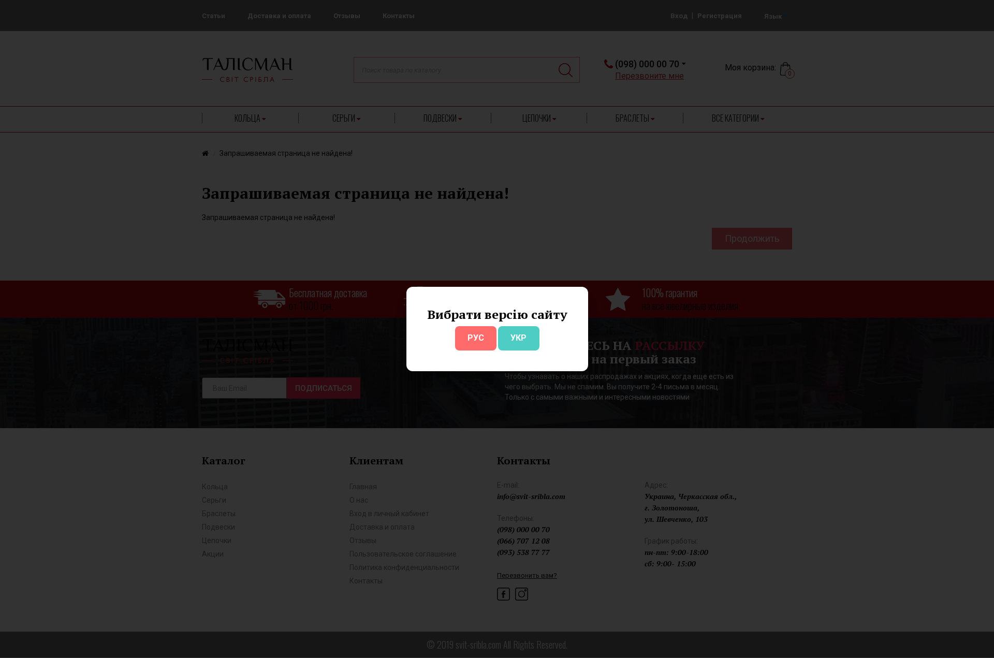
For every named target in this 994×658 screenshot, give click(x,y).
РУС (475, 338)
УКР (518, 338)
